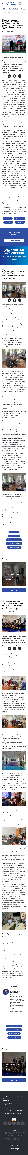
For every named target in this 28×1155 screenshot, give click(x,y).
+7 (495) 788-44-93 (14, 1111)
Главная (4, 8)
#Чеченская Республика (14, 543)
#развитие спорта (14, 1033)
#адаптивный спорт (14, 547)
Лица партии (18, 1096)
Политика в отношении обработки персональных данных (14, 1139)
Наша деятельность (13, 8)
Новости (22, 8)
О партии (5, 1096)
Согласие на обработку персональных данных (14, 1140)
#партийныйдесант (14, 1037)
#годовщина (20, 222)
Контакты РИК (19, 1099)
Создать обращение (14, 240)
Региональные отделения (7, 1099)
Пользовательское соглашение (14, 1135)
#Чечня (8, 222)
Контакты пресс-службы (7, 1103)
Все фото (14, 590)
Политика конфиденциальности (14, 1136)
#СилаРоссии (14, 532)
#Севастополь (19, 218)
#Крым (7, 218)
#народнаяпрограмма (14, 539)
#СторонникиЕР (14, 535)
